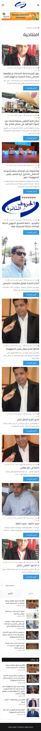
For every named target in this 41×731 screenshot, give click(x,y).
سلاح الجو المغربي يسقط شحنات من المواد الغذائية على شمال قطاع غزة (22, 122)
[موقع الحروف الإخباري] (20, 5)
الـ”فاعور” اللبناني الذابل (28, 565)
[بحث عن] (38, 5)
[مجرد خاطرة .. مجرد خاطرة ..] (20, 499)
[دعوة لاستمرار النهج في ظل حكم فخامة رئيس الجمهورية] (33, 713)
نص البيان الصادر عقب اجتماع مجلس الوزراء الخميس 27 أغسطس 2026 (14, 645)
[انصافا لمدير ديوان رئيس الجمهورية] (20, 321)
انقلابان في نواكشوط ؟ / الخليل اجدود (14, 700)
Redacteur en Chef (31, 68)
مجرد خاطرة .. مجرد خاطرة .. (26, 523)
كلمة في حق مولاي (29, 467)
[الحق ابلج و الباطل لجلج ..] (20, 389)
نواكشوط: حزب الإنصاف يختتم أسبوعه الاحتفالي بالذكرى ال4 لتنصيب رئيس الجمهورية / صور (21, 174)
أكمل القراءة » (31, 88)
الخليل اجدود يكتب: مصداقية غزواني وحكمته (14, 612)
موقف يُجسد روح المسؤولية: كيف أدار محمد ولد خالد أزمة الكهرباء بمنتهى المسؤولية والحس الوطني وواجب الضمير (13, 690)
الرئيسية (35, 27)
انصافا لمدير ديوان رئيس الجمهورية (22, 349)
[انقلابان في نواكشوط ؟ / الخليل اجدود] (33, 702)
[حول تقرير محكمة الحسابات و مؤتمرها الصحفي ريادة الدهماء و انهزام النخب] (20, 55)
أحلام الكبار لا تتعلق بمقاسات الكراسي (21, 283)
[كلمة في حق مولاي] (20, 448)
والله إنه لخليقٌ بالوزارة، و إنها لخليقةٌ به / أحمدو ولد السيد (14, 602)
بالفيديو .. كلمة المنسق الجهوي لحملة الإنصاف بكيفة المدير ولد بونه (20, 224)
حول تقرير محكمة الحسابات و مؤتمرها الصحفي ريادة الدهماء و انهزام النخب (21, 75)
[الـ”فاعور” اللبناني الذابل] (20, 549)
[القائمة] (3, 5)
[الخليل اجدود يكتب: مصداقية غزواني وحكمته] (32, 614)
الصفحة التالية (9, 585)
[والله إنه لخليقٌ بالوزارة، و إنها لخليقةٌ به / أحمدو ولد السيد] (32, 604)
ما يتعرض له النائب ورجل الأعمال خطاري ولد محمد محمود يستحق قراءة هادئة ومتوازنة (13, 634)
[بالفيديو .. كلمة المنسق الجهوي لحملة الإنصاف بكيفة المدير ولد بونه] (20, 206)
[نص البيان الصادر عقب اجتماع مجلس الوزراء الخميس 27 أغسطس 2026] (32, 646)
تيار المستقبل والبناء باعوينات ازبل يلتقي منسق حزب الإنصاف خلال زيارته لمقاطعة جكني (14, 624)
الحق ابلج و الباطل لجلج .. (27, 419)
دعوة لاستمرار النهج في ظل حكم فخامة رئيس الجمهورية (14, 711)
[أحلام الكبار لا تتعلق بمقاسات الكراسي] (20, 257)
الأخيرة (31, 593)
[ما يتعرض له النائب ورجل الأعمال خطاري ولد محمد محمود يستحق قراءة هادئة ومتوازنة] (32, 635)
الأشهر (10, 593)
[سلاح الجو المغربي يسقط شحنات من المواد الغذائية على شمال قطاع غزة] (20, 102)
